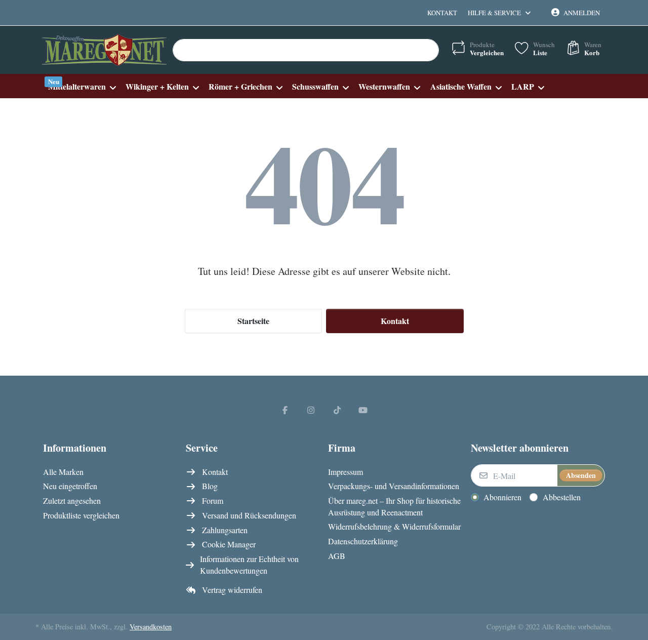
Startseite (253, 321)
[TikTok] (337, 409)
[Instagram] (311, 409)
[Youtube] (363, 409)
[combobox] (306, 50)
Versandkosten (151, 626)
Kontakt (442, 12)
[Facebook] (285, 409)
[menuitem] (81, 86)
